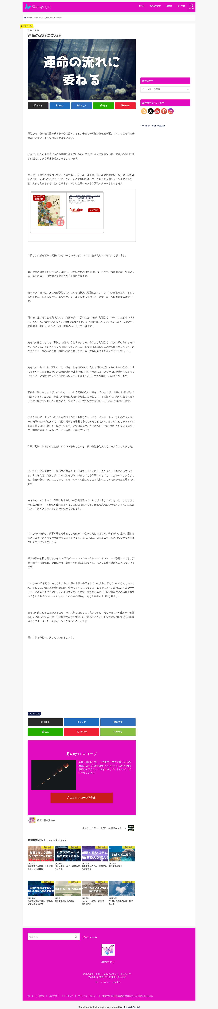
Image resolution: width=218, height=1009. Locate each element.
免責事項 (106, 996)
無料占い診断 (155, 6)
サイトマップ (67, 996)
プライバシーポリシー (87, 996)
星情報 (169, 6)
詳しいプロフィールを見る (108, 982)
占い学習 (181, 6)
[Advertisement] (82, 119)
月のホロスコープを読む (81, 797)
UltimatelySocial (131, 1007)
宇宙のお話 (35, 714)
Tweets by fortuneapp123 (152, 126)
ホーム (141, 6)
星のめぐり (130, 996)
